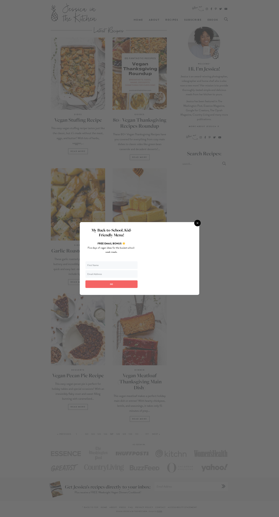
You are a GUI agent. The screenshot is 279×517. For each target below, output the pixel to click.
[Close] (197, 223)
